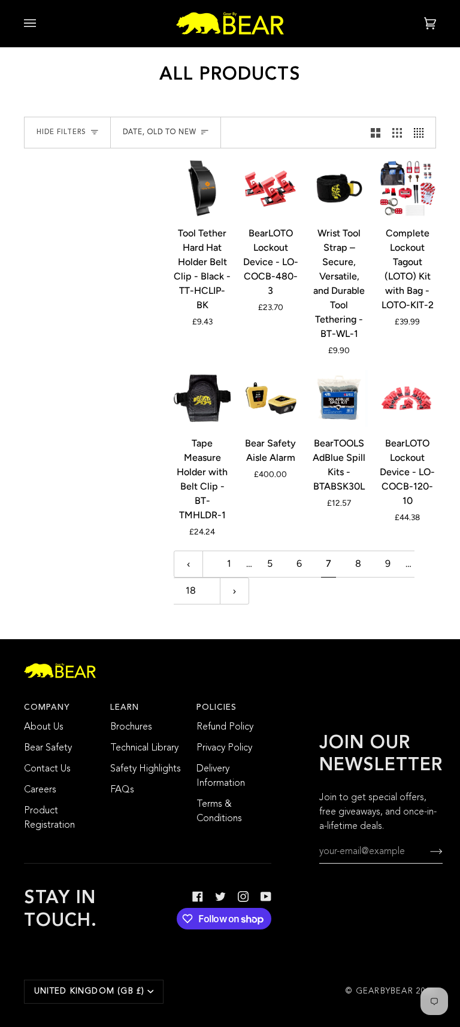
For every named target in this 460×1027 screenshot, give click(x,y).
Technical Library (144, 748)
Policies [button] (216, 708)
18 (191, 590)
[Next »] (234, 591)
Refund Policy (224, 727)
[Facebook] (197, 896)
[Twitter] (220, 896)
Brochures (131, 727)
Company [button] (47, 708)
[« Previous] (188, 564)
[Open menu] (42, 23)
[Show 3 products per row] (397, 132)
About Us (43, 727)
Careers (40, 790)
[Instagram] (243, 896)
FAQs (122, 790)
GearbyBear (384, 991)
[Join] (427, 851)
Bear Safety (48, 748)
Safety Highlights (145, 769)
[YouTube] (266, 896)
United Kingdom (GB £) (89, 991)
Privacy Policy (224, 748)
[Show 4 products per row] (421, 132)
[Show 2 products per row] (375, 132)
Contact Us (47, 769)
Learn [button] (124, 708)
